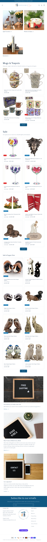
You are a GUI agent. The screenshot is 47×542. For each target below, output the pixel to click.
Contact (5, 491)
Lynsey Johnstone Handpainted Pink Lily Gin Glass (33, 187)
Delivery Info (33, 521)
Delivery (5, 409)
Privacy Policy (33, 516)
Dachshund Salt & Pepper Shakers (31, 308)
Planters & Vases (28, 31)
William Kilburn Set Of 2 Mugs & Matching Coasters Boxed (33, 118)
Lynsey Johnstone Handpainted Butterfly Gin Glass (12, 159)
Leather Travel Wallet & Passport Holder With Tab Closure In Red (33, 215)
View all (23, 124)
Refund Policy (33, 518)
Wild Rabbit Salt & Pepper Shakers (31, 336)
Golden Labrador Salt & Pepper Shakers (32, 364)
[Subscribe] (32, 505)
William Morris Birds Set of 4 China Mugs (11, 117)
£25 (36, 406)
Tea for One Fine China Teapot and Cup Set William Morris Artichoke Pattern (33, 91)
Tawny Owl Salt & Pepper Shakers (10, 336)
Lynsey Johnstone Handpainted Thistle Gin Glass (12, 187)
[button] (2, 5)
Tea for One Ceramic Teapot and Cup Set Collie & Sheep (13, 91)
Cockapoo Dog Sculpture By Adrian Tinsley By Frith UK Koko (12, 243)
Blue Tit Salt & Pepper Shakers (9, 364)
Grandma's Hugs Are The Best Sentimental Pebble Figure (33, 243)
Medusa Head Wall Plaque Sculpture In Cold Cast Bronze (33, 159)
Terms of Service (34, 523)
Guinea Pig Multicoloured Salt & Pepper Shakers (11, 280)
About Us (6, 450)
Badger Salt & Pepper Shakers (9, 308)
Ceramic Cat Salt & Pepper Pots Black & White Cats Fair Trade (33, 280)
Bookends (5, 55)
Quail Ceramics (6, 31)
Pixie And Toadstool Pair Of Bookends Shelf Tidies (12, 215)
